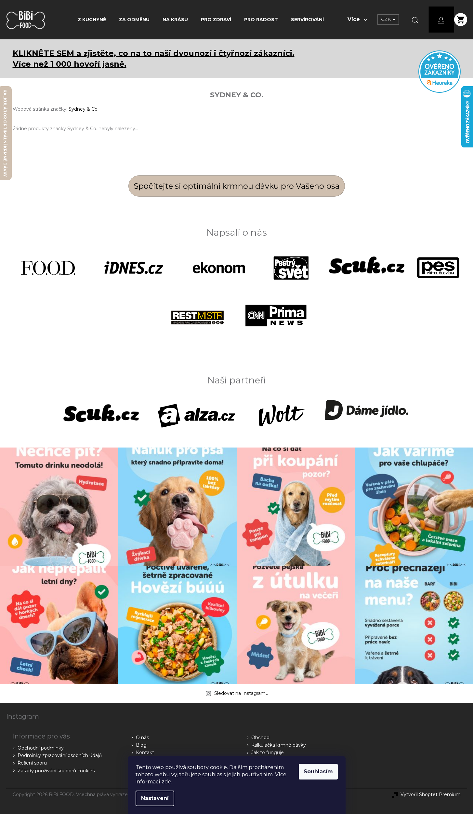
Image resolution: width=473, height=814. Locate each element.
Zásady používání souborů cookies (56, 771)
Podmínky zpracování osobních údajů (60, 755)
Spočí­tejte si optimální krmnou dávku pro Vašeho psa (237, 186)
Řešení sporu (32, 763)
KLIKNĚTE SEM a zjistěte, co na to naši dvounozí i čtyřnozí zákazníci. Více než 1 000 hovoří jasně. (154, 58)
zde (166, 782)
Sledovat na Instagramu (241, 693)
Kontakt (145, 752)
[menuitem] (91, 20)
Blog (141, 745)
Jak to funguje (267, 752)
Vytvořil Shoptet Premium (431, 794)
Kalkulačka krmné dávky (278, 745)
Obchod (260, 737)
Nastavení (155, 798)
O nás (142, 737)
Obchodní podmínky (41, 748)
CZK (386, 19)
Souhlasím (318, 771)
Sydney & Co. (84, 109)
